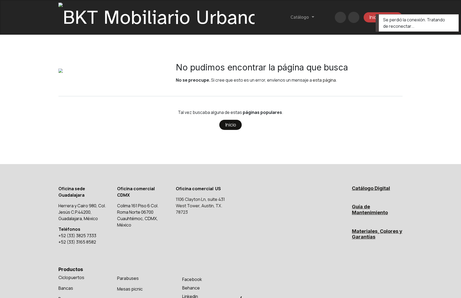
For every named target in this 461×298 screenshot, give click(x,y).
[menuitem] (302, 17)
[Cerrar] (451, 19)
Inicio (230, 125)
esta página (324, 80)
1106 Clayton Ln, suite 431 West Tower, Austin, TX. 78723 (200, 205)
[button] (353, 17)
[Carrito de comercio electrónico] (340, 17)
